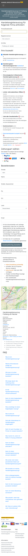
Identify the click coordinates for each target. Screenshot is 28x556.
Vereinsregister (5, 533)
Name (3, 177)
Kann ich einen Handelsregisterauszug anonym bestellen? (12, 453)
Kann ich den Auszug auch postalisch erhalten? (13, 485)
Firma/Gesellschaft (6, 29)
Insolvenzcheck (9, 126)
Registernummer (6, 36)
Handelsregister (19, 537)
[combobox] (14, 31)
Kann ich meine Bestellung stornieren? (13, 491)
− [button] (3, 291)
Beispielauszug (10, 60)
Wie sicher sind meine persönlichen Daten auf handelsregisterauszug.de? (13, 461)
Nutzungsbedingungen (7, 548)
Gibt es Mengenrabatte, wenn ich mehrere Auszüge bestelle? (13, 477)
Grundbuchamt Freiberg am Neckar (14, 343)
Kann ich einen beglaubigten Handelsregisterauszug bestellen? (13, 400)
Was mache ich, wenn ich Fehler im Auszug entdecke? (13, 437)
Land (2, 205)
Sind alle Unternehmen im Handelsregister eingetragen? (12, 422)
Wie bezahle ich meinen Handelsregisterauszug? (12, 469)
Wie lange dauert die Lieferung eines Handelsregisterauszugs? (12, 383)
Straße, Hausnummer (7, 184)
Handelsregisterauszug (12, 2)
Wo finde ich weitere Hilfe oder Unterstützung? (13, 507)
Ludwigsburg (6, 324)
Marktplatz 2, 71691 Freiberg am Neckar (12, 336)
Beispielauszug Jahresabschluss (10, 109)
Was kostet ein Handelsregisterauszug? (12, 414)
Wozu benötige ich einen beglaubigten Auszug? (12, 408)
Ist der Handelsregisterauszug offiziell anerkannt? (12, 391)
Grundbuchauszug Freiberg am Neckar (15, 341)
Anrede (3, 169)
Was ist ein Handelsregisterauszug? (12, 358)
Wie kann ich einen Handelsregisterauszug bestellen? (12, 374)
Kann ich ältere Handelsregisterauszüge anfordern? (12, 444)
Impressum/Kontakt (7, 542)
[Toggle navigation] (3, 5)
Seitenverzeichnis (6, 550)
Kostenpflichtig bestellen (11, 245)
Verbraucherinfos (6, 544)
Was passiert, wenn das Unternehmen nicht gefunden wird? (13, 499)
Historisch (12, 88)
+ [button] (3, 289)
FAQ (16, 532)
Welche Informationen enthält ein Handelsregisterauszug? (12, 365)
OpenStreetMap (19, 309)
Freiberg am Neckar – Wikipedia (13, 345)
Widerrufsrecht (7, 240)
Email (2, 218)
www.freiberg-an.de (7, 339)
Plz (2, 191)
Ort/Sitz (3, 43)
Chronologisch (20, 88)
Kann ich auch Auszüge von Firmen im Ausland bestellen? (14, 430)
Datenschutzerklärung (7, 546)
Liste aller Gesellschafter (13, 116)
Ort (2, 198)
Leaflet (13, 309)
